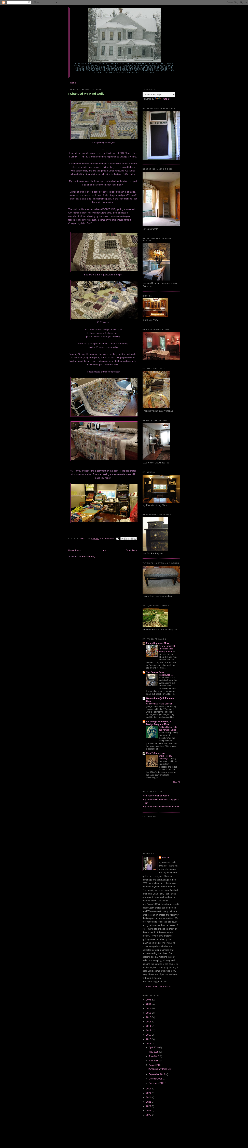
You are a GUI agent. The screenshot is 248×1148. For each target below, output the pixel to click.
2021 (148, 1097)
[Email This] (122, 538)
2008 (148, 999)
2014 (148, 1026)
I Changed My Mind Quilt (86, 93)
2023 (148, 1106)
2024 (148, 1110)
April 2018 (154, 1047)
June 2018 (154, 1056)
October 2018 (156, 1078)
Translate (166, 99)
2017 (148, 1039)
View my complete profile (157, 986)
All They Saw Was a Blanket (159, 704)
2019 (148, 1088)
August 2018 (155, 1065)
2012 (148, 1017)
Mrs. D (165, 857)
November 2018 (157, 1083)
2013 (148, 1021)
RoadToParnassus (155, 753)
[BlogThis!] (125, 538)
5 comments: (107, 539)
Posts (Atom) (88, 556)
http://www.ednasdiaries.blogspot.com (161, 806)
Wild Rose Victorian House (156, 795)
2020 (148, 1093)
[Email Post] (118, 539)
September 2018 (157, 1074)
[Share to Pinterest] (135, 538)
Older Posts (131, 550)
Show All (176, 782)
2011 (148, 1013)
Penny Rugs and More (157, 643)
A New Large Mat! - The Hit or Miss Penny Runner (167, 649)
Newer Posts (74, 550)
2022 (148, 1102)
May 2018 (154, 1052)
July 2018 (154, 1060)
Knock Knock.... (166, 675)
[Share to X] (128, 538)
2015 (148, 1030)
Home (73, 83)
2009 (148, 1004)
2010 (148, 1008)
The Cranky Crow (155, 672)
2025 (148, 1115)
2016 (148, 1035)
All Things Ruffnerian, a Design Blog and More (158, 723)
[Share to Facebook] (131, 538)
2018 (148, 1043)
